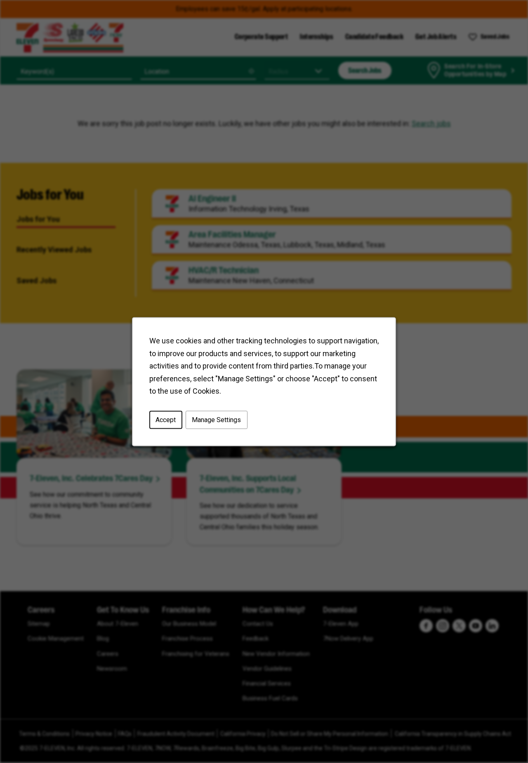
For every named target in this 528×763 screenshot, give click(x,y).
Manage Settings (216, 419)
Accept (166, 419)
